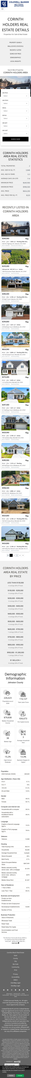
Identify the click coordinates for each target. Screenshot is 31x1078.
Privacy (15, 974)
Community (15, 967)
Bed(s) (4, 107)
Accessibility (15, 977)
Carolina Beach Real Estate (15, 952)
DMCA (15, 980)
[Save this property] (27, 224)
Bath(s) (4, 115)
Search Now (15, 139)
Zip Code (15, 964)
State (15, 955)
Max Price (5, 100)
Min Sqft (4, 123)
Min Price (5, 92)
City (15, 961)
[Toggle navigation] (2, 9)
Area (15, 970)
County (15, 958)
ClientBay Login (15, 983)
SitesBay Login (15, 986)
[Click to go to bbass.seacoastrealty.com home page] (15, 3)
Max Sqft (5, 130)
